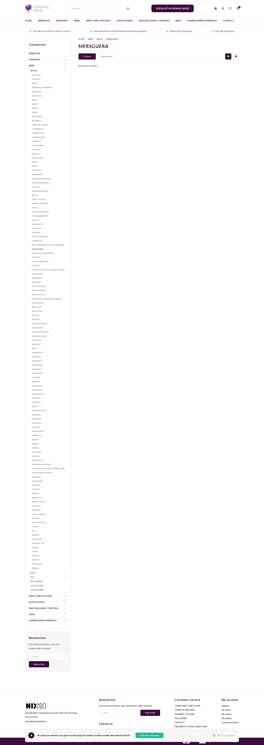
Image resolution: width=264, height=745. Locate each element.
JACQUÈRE (36, 452)
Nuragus (35, 547)
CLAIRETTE (36, 141)
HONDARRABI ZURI (40, 216)
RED (32, 577)
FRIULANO (36, 75)
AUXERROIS (37, 116)
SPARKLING (62, 20)
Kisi (33, 530)
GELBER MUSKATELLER (41, 179)
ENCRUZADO (37, 481)
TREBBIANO (37, 361)
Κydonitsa (36, 559)
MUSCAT (35, 265)
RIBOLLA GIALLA (39, 501)
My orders (226, 710)
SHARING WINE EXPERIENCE (202, 20)
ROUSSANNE (37, 328)
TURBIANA (36, 369)
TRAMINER (36, 357)
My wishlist (227, 718)
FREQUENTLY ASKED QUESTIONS (191, 726)
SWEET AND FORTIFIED (98, 20)
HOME (28, 20)
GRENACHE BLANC (40, 203)
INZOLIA (35, 220)
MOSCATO (36, 257)
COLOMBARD (38, 145)
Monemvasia (37, 564)
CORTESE (36, 150)
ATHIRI (34, 112)
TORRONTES (37, 352)
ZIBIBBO (35, 448)
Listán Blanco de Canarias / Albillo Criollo (48, 468)
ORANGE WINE (37, 590)
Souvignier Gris (38, 543)
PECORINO (36, 282)
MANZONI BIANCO (40, 236)
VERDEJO (36, 381)
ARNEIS (35, 108)
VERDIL (35, 83)
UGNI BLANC (37, 373)
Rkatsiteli (35, 535)
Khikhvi (35, 526)
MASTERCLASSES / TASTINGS (154, 20)
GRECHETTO (37, 460)
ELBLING (35, 154)
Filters (88, 56)
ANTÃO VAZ (37, 96)
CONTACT (228, 20)
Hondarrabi (36, 423)
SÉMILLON (36, 340)
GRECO (35, 195)
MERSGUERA (37, 249)
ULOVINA (36, 377)
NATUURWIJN (36, 581)
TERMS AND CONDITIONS (187, 706)
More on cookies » (226, 735)
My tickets (226, 714)
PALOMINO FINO (39, 410)
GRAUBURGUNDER (40, 191)
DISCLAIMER (181, 718)
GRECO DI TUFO (39, 199)
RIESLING (36, 315)
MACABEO (36, 228)
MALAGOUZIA (38, 431)
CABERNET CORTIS (40, 125)
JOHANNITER (37, 224)
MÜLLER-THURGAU (40, 261)
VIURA (34, 406)
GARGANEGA (37, 174)
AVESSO (35, 439)
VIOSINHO (36, 402)
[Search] (128, 8)
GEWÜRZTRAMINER (40, 183)
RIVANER (35, 319)
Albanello (36, 518)
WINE (77, 20)
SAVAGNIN (36, 477)
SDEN (178, 20)
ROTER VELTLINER (39, 323)
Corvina (35, 551)
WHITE (33, 71)
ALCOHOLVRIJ (36, 586)
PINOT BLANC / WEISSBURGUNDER (46, 299)
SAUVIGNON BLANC (40, 332)
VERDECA (36, 485)
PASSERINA (36, 278)
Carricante (36, 506)
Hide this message (149, 735)
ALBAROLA (36, 92)
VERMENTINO (38, 394)
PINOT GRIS (36, 307)
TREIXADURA (37, 365)
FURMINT (36, 79)
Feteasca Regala (38, 514)
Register (225, 706)
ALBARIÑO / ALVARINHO (42, 87)
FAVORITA (36, 510)
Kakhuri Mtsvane (39, 522)
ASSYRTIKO (36, 435)
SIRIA (34, 348)
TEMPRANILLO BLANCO (42, 472)
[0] (237, 8)
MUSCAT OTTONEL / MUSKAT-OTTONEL (48, 270)
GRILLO (35, 207)
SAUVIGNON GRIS (39, 336)
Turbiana (35, 555)
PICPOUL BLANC (39, 290)
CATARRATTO (37, 129)
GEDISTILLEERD (125, 20)
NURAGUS (36, 415)
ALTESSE (35, 456)
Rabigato (35, 568)
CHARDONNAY (38, 133)
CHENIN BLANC (38, 137)
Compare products (230, 722)
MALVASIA (36, 232)
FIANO (35, 162)
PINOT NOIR (37, 311)
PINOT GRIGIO (38, 303)
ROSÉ (32, 573)
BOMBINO (36, 121)
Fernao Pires (37, 539)
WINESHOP (44, 20)
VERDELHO (36, 497)
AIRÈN (34, 100)
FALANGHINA (37, 158)
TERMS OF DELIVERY (185, 710)
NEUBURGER (37, 274)
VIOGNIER (36, 398)
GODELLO (36, 187)
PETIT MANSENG (39, 286)
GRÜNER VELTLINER (40, 212)
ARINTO (35, 104)
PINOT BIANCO (38, 294)
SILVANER (36, 344)
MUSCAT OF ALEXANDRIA (42, 253)
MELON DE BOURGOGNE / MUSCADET (48, 245)
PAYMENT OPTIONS (184, 714)
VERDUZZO (37, 390)
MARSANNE (37, 241)
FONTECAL (36, 170)
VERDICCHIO (37, 386)
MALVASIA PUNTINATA (41, 464)
